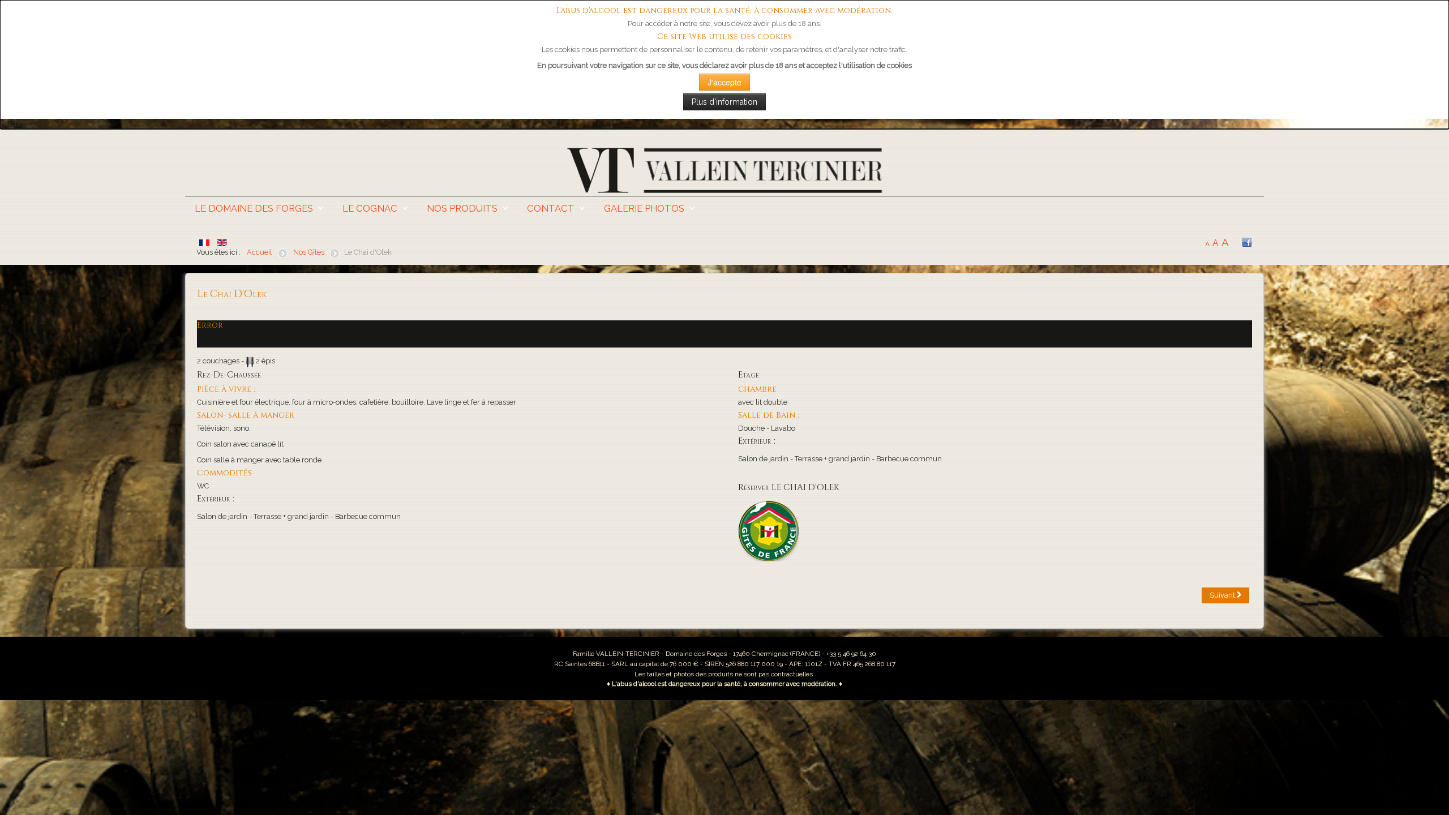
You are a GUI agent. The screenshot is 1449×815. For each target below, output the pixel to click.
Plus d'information (724, 101)
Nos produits (462, 208)
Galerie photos (644, 208)
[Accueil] (724, 169)
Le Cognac (369, 208)
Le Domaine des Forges (254, 208)
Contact (551, 208)
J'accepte (724, 82)
